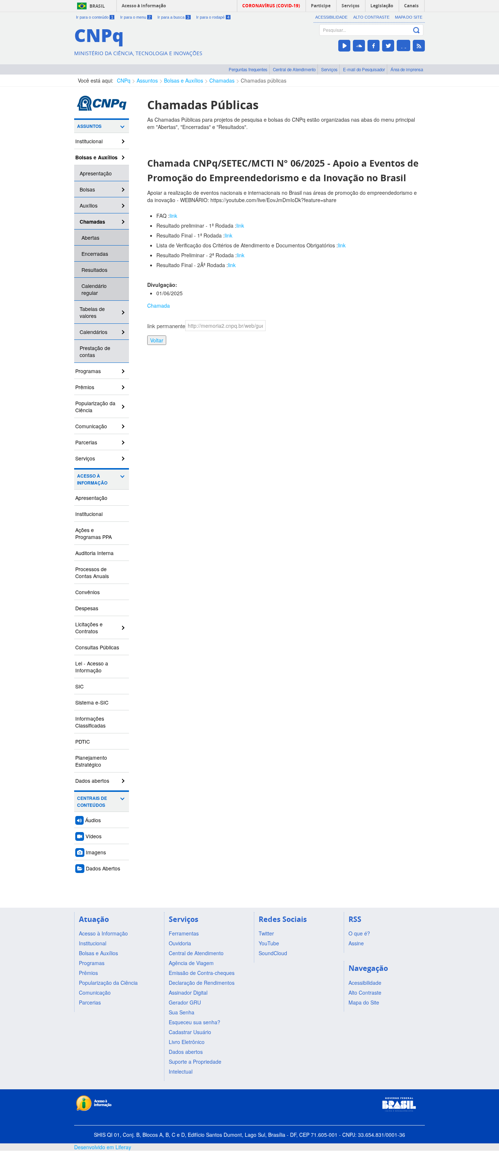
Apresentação (96, 173)
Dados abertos (92, 780)
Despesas (86, 608)
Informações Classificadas (90, 722)
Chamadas (222, 80)
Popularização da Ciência (95, 406)
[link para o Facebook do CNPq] (373, 46)
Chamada (158, 305)
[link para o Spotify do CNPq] (403, 45)
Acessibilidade (331, 17)
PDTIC (82, 741)
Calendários (93, 331)
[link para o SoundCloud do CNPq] (359, 46)
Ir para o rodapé (212, 17)
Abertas (90, 237)
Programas (88, 371)
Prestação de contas (95, 351)
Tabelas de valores (92, 312)
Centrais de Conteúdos (92, 801)
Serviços (329, 69)
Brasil (97, 6)
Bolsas (87, 189)
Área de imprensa (407, 69)
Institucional (89, 141)
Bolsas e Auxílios (183, 80)
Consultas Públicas (97, 647)
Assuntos (147, 80)
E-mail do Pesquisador (364, 69)
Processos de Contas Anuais (92, 572)
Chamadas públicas (263, 80)
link (173, 215)
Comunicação (91, 426)
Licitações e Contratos (89, 627)
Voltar (156, 340)
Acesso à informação (144, 6)
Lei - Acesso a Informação (91, 667)
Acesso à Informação (92, 479)
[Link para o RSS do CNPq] (419, 46)
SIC (79, 686)
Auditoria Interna (94, 553)
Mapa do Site (408, 17)
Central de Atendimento (294, 69)
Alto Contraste (371, 17)
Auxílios (89, 205)
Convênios (87, 592)
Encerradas (94, 253)
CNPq (123, 80)
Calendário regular (94, 289)
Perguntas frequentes (248, 69)
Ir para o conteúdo (94, 17)
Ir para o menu (135, 17)
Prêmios (84, 387)
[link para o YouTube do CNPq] (344, 46)
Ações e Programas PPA (93, 533)
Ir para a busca (173, 17)
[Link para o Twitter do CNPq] (388, 46)
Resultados (94, 269)
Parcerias (86, 442)
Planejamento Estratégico (91, 761)
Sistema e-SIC (91, 702)
